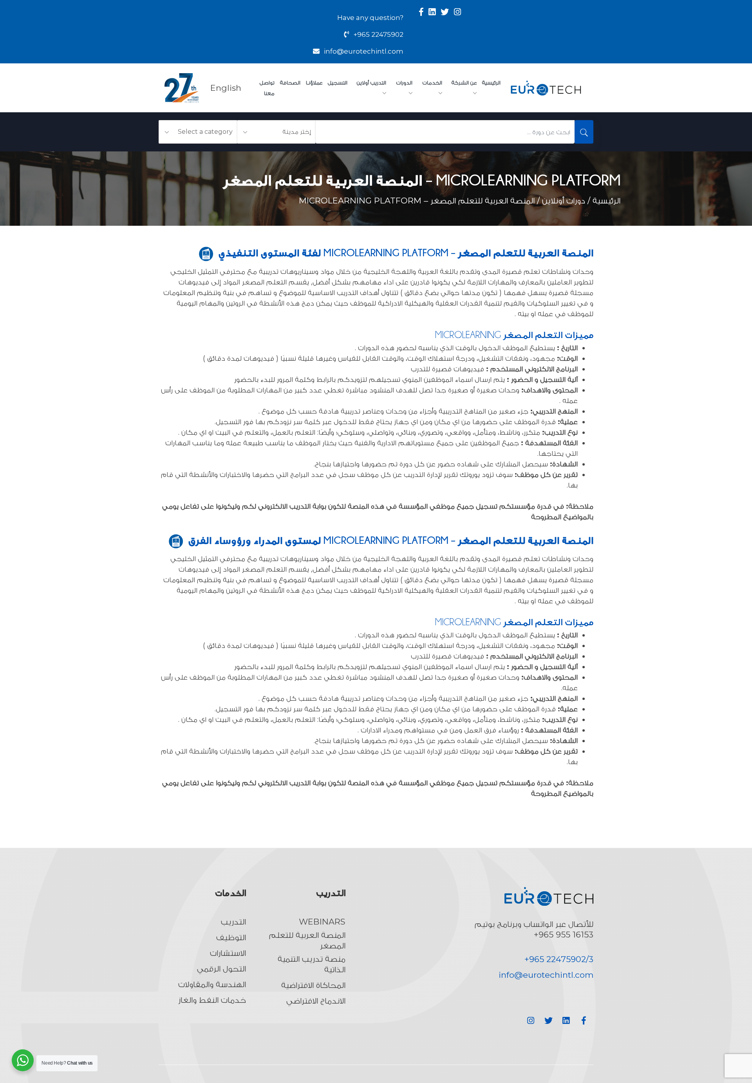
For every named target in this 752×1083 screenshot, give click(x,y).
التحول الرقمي (221, 968)
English (225, 88)
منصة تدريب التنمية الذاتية (311, 964)
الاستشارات (228, 953)
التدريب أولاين (371, 82)
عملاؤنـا (314, 82)
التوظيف (231, 937)
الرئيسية (491, 82)
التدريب (233, 921)
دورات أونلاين (563, 200)
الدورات (404, 82)
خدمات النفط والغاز (212, 1000)
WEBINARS (322, 921)
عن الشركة (464, 82)
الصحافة (290, 82)
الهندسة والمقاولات (212, 984)
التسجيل (337, 82)
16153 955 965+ (563, 934)
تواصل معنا (267, 88)
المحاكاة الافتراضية (313, 985)
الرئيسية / (602, 200)
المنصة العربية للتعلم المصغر (307, 940)
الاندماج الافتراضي (315, 1001)
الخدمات (432, 82)
